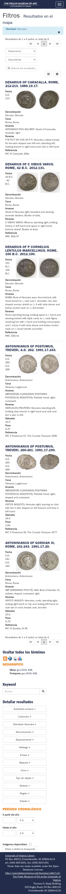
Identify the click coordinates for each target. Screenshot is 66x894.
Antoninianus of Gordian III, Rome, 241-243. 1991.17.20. (30, 545)
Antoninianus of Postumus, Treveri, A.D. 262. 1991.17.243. (30, 348)
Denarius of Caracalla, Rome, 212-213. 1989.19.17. (32, 84)
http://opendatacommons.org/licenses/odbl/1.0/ (32, 873)
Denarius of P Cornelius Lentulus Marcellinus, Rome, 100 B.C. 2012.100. (31, 250)
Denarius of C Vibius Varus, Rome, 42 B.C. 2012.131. (29, 166)
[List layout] (48, 74)
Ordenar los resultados (22, 68)
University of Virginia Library (20, 855)
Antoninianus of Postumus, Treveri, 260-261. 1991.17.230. (30, 448)
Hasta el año (10, 827)
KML (30, 669)
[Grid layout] (57, 74)
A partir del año (11, 814)
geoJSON (22, 669)
